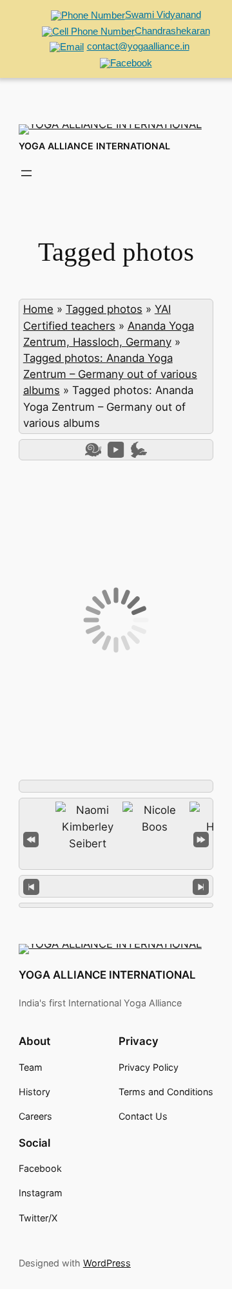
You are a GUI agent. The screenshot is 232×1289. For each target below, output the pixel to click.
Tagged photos (104, 309)
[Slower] (93, 450)
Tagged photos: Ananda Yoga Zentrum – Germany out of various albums (110, 374)
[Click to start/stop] (116, 886)
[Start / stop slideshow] (116, 450)
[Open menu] (26, 173)
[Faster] (139, 450)
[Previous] (31, 886)
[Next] (201, 886)
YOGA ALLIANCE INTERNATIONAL (94, 145)
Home (38, 309)
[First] (31, 838)
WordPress (107, 1262)
